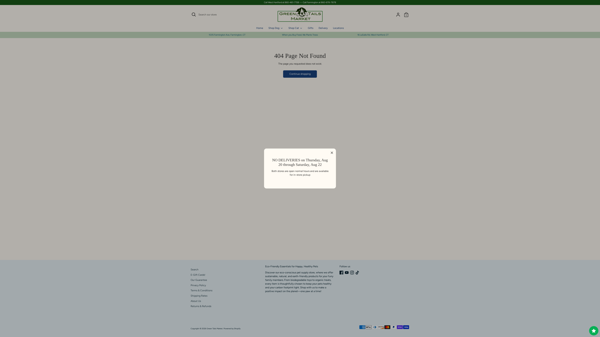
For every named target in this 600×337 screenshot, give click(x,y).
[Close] (331, 152)
